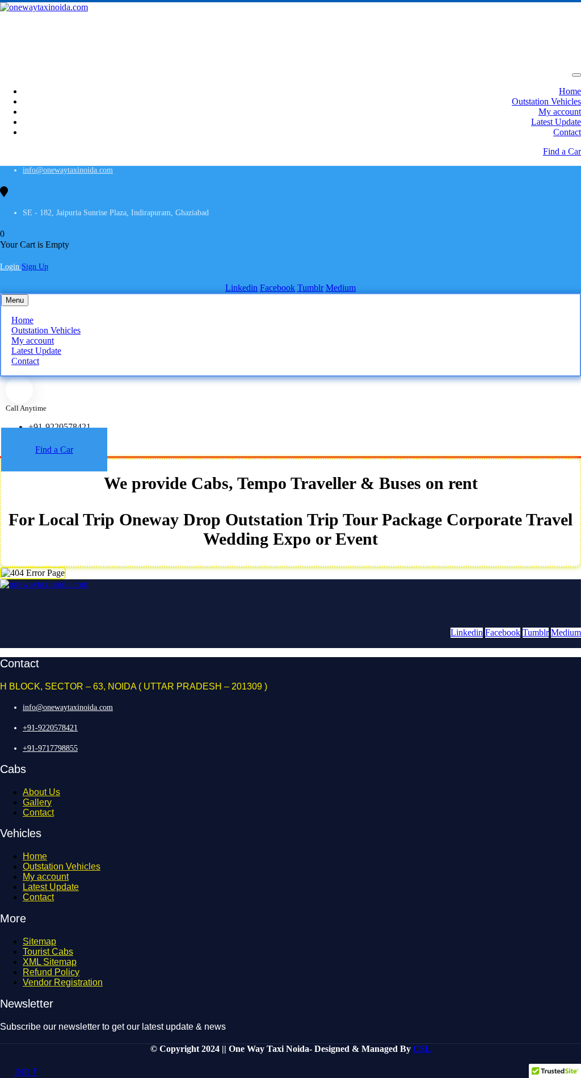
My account (559, 111)
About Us (41, 792)
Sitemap (39, 941)
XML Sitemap (50, 962)
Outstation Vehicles (546, 101)
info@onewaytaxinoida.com (68, 170)
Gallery (37, 802)
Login (11, 266)
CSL (422, 1049)
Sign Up (35, 266)
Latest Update (556, 122)
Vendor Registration (63, 982)
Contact (567, 132)
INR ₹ (25, 1072)
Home (570, 91)
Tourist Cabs (48, 951)
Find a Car (562, 151)
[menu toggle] (576, 75)
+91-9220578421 (59, 427)
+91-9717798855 (50, 748)
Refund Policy (51, 972)
